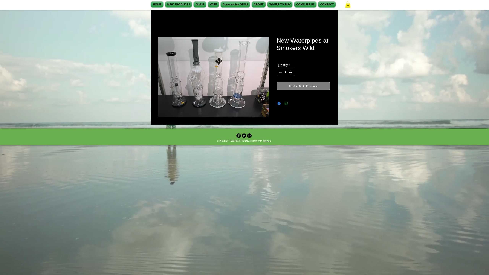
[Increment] (291, 73)
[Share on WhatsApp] (286, 104)
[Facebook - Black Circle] (238, 136)
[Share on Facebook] (279, 104)
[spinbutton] (285, 73)
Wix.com (267, 141)
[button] (213, 4)
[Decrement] (280, 73)
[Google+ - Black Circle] (249, 136)
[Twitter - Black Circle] (244, 136)
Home (162, 23)
